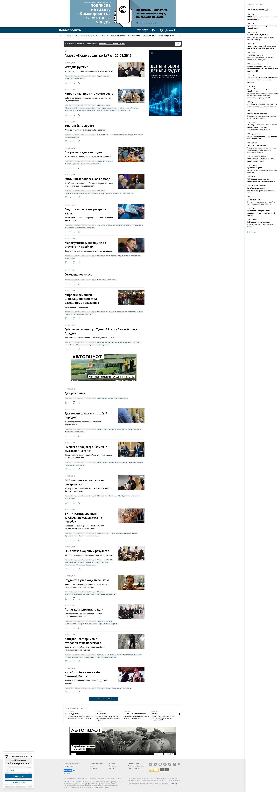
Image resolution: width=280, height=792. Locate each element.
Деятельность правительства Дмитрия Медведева (82, 193)
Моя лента (260, 4)
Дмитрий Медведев (125, 342)
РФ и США (105, 36)
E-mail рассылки (134, 768)
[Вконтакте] (155, 764)
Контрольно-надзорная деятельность (119, 225)
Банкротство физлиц (117, 135)
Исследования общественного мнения (78, 562)
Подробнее (173, 784)
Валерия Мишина (91, 624)
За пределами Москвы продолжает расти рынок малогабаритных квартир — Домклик (108, 718)
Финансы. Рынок (103, 135)
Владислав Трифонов (136, 462)
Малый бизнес (138, 225)
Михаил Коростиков (104, 688)
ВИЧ (108, 533)
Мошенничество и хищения (118, 429)
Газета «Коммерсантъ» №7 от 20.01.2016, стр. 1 (81, 76)
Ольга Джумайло (131, 135)
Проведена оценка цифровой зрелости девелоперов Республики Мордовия (80, 717)
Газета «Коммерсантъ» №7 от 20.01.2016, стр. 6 (81, 688)
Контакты (93, 768)
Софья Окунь (70, 228)
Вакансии (112, 766)
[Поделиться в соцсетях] (79, 82)
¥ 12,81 (83, 36)
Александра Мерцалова (105, 161)
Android (111, 768)
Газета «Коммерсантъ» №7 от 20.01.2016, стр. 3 (81, 342)
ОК (178, 44)
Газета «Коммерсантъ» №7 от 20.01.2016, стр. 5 (81, 533)
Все (82, 708)
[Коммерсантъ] (70, 30)
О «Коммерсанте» (96, 764)
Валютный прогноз (149, 36)
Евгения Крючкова (106, 193)
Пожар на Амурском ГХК (166, 36)
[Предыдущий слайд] (66, 714)
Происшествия (102, 429)
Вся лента (251, 232)
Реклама (112, 764)
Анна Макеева (102, 398)
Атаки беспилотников (118, 36)
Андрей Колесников (104, 76)
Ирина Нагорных (82, 345)
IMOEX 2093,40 (92, 36)
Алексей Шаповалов (89, 110)
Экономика (101, 105)
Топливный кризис (134, 36)
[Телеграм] (150, 764)
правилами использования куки (112, 43)
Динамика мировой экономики (90, 108)
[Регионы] (161, 30)
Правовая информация (136, 766)
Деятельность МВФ (72, 108)
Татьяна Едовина (103, 110)
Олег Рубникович (124, 496)
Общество (101, 533)
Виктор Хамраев (90, 657)
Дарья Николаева (124, 256)
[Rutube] (169, 764)
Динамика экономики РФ (111, 108)
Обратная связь (133, 764)
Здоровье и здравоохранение (121, 533)
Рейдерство (113, 496)
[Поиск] (175, 30)
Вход (171, 30)
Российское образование (101, 562)
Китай (122, 108)
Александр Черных (90, 594)
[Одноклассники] (165, 764)
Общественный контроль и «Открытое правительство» (124, 655)
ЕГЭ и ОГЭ (110, 560)
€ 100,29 (76, 36)
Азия (108, 105)
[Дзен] (160, 764)
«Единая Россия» (111, 342)
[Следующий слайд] (179, 714)
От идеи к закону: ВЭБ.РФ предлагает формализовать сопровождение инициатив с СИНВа (163, 718)
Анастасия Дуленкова (73, 164)
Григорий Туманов (72, 536)
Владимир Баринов (135, 429)
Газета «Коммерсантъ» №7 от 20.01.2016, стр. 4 (81, 429)
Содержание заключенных (74, 657)
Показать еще (103, 698)
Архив (92, 766)
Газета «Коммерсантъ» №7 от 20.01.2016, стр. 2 (81, 191)
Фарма (135, 533)
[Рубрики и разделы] (180, 30)
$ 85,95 (69, 36)
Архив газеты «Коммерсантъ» (75, 78)
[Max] (174, 764)
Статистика (77, 110)
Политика (101, 342)
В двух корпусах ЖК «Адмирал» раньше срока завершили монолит (136, 717)
